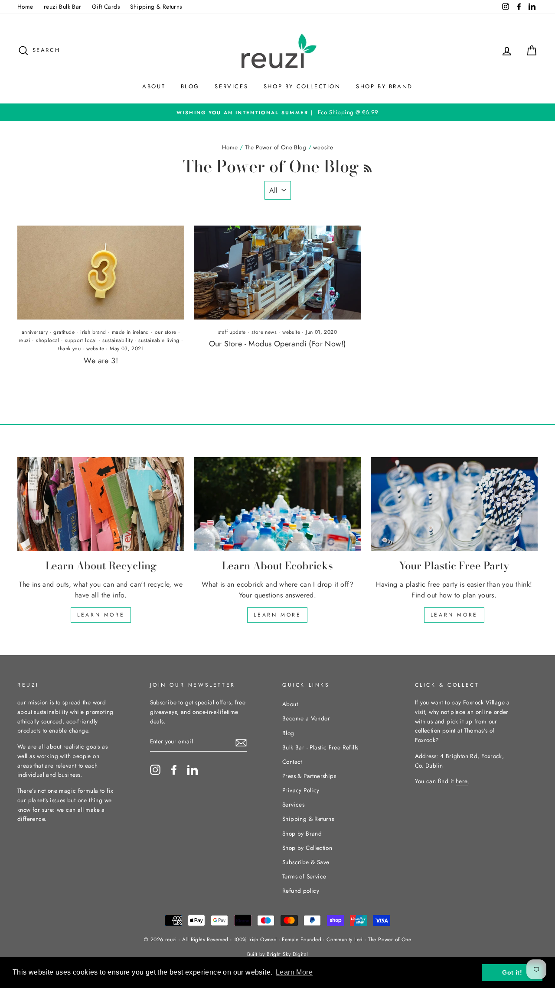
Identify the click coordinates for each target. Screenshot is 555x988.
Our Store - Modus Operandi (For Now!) (277, 343)
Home (25, 6)
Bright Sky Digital (287, 954)
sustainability (117, 340)
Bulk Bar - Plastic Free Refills (320, 747)
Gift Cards (106, 6)
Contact (292, 761)
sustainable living (158, 340)
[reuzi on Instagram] (155, 770)
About (153, 86)
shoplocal (47, 340)
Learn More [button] (294, 972)
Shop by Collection (302, 86)
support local (81, 340)
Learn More (100, 615)
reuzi (24, 340)
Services (231, 86)
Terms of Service (304, 876)
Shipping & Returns (156, 6)
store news (264, 332)
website (95, 348)
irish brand (93, 332)
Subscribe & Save (305, 862)
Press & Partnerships (309, 776)
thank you (69, 348)
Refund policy (300, 890)
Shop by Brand (384, 86)
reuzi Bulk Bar (63, 6)
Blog (190, 86)
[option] (277, 112)
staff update (232, 332)
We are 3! (101, 360)
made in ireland (130, 332)
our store (165, 332)
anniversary (35, 332)
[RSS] (367, 166)
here (462, 781)
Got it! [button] (512, 972)
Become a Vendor (306, 718)
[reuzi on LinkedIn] (192, 770)
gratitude (64, 332)
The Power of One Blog (275, 147)
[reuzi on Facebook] (174, 770)
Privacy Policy (301, 790)
